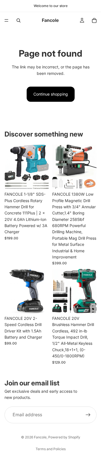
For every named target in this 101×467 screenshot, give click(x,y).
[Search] (18, 20)
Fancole (40, 437)
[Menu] (6, 20)
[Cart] (94, 20)
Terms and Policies (51, 449)
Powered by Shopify (64, 437)
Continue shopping (50, 94)
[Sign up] (88, 414)
